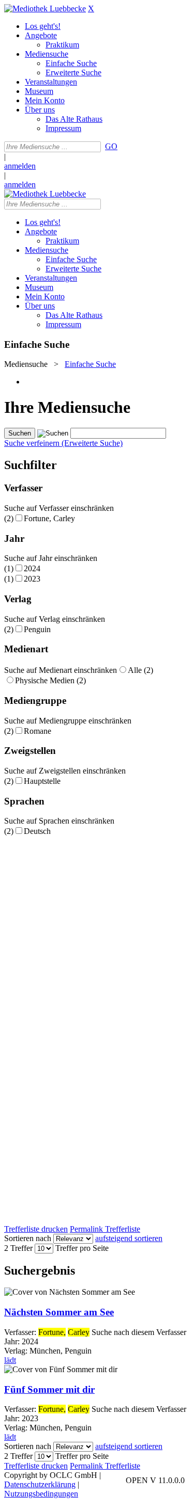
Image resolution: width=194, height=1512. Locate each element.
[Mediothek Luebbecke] (45, 8)
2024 (32, 568)
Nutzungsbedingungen (41, 1493)
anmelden (20, 166)
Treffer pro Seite (82, 1248)
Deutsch (37, 831)
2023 (32, 578)
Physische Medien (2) (50, 680)
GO (111, 146)
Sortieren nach (27, 1238)
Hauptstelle (42, 781)
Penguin (37, 629)
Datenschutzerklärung (40, 1484)
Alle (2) (140, 670)
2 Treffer (18, 1248)
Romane (37, 731)
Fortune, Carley (49, 518)
